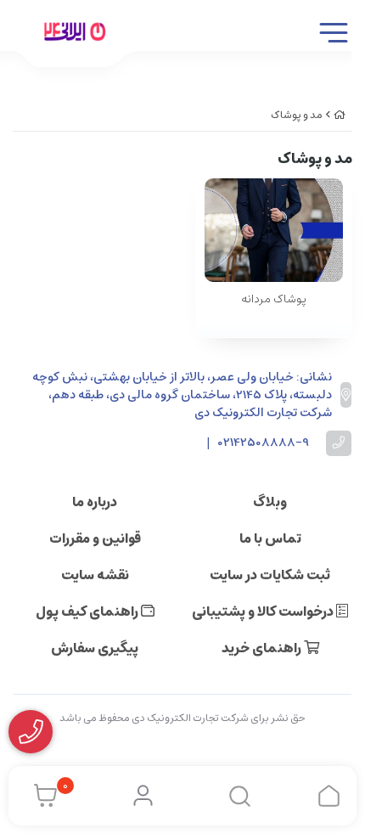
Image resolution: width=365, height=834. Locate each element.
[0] (41, 795)
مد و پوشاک (297, 115)
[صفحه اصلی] (339, 115)
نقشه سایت (95, 575)
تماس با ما (270, 538)
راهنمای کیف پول (88, 611)
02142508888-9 (263, 443)
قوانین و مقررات (95, 538)
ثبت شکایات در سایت (270, 575)
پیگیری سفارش (94, 648)
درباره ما (94, 502)
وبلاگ (270, 502)
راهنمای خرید (263, 648)
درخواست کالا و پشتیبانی (264, 611)
